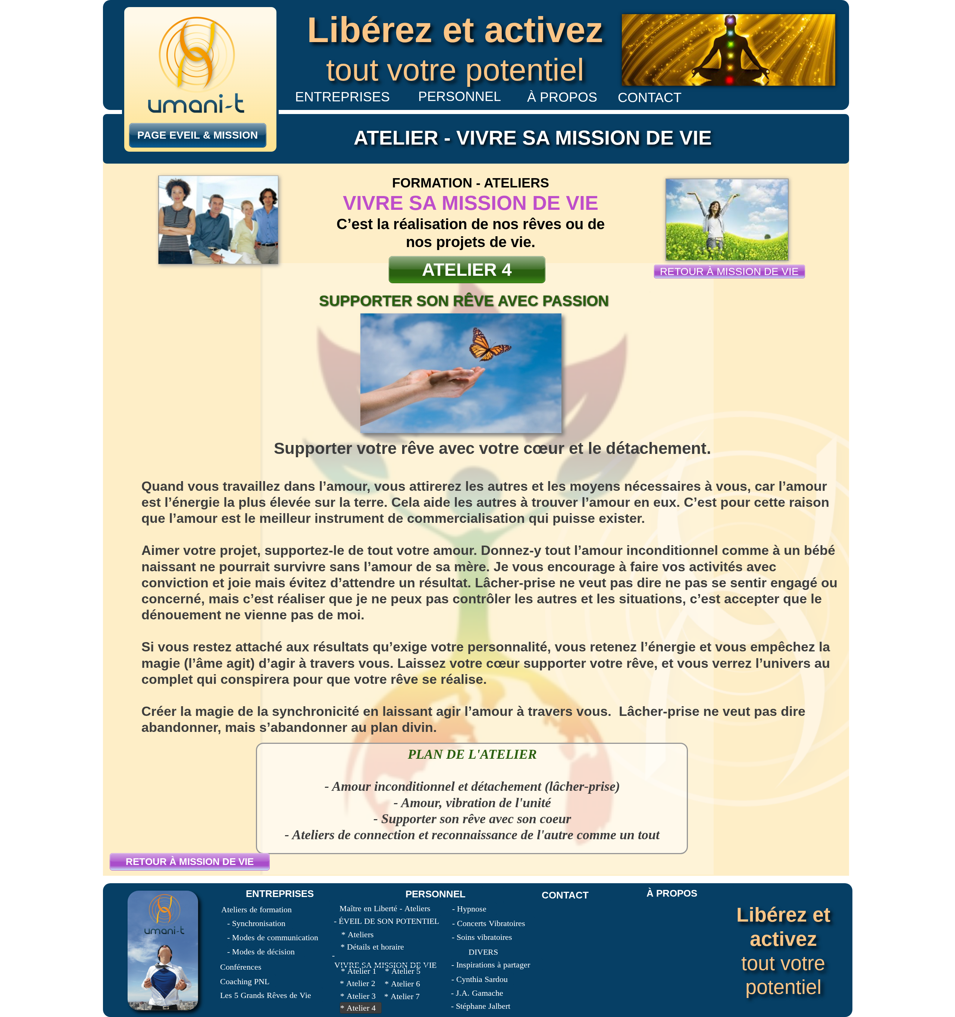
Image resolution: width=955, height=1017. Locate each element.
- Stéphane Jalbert (480, 1006)
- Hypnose (469, 908)
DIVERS (483, 952)
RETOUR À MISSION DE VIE (190, 861)
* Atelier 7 (402, 996)
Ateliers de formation (256, 909)
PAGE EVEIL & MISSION (197, 135)
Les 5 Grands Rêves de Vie (265, 995)
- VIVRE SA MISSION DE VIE (384, 960)
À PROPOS (671, 893)
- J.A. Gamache (477, 993)
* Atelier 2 (357, 983)
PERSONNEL (436, 894)
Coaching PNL (244, 981)
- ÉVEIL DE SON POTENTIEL (386, 921)
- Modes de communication (272, 937)
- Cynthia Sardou (479, 979)
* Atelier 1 (358, 971)
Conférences (241, 967)
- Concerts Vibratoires (488, 923)
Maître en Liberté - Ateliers (384, 908)
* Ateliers (357, 934)
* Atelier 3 (358, 996)
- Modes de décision (261, 951)
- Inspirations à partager (490, 964)
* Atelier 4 (358, 1008)
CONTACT (565, 895)
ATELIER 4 (467, 269)
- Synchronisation (256, 923)
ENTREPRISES (280, 893)
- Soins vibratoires (482, 937)
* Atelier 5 (402, 971)
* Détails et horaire (372, 946)
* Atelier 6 (402, 983)
